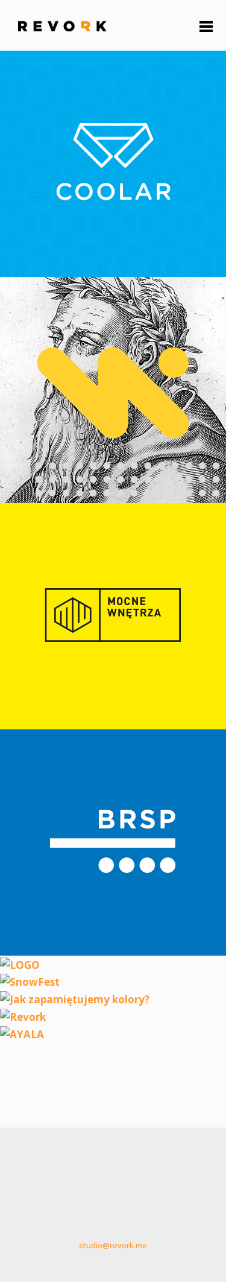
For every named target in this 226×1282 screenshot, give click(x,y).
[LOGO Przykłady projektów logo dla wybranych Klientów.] (20, 964)
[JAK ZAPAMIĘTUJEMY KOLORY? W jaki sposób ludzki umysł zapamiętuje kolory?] (74, 998)
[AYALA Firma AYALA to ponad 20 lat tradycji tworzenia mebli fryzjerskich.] (22, 1033)
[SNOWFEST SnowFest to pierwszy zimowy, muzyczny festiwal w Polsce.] (30, 981)
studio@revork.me (113, 1245)
